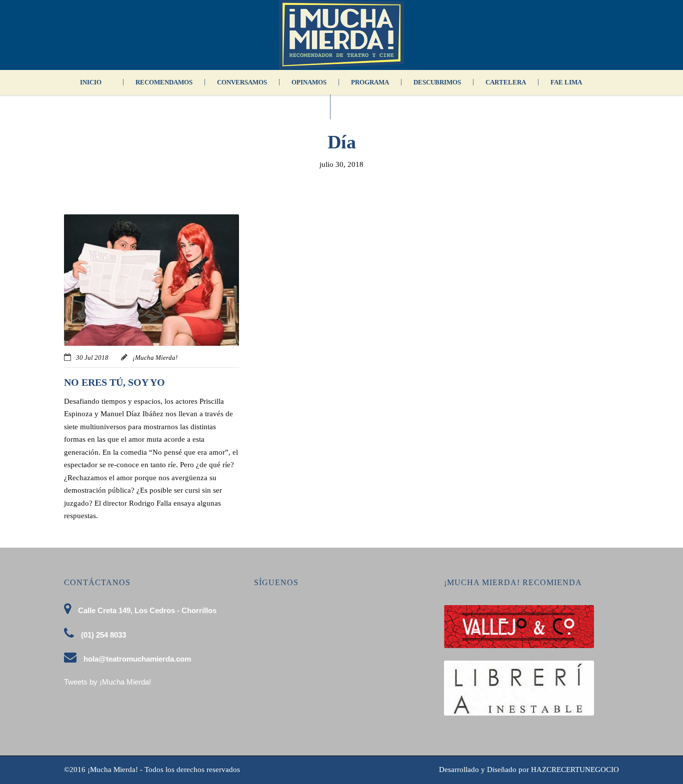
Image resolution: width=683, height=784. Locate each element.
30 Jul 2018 (92, 357)
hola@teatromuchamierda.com (137, 659)
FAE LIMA (566, 82)
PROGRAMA (370, 82)
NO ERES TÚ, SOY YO (114, 382)
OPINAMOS (309, 82)
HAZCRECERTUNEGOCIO (575, 770)
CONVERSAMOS (242, 82)
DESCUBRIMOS (437, 82)
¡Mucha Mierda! (155, 357)
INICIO (91, 82)
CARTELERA (506, 82)
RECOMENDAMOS (164, 82)
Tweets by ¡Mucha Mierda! (107, 682)
